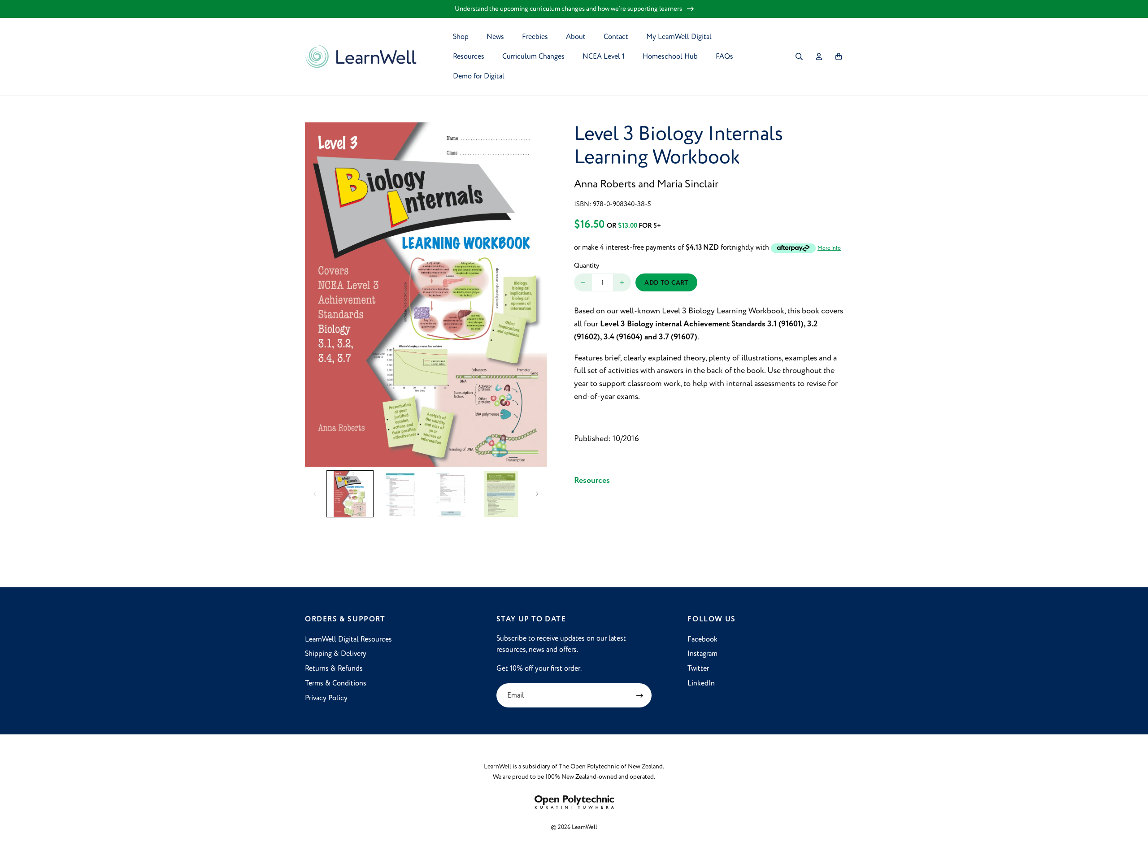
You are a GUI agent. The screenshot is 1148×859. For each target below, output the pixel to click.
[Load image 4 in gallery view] (501, 494)
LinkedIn (701, 683)
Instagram (702, 653)
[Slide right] (537, 493)
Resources (592, 480)
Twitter (698, 668)
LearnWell (584, 827)
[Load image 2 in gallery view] (401, 494)
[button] (799, 56)
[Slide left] (315, 493)
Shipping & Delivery (335, 653)
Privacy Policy (326, 698)
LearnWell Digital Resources (348, 639)
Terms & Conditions (335, 683)
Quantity (586, 265)
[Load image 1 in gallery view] (350, 494)
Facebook (702, 639)
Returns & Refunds (334, 668)
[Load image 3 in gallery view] (451, 494)
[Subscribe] (639, 695)
